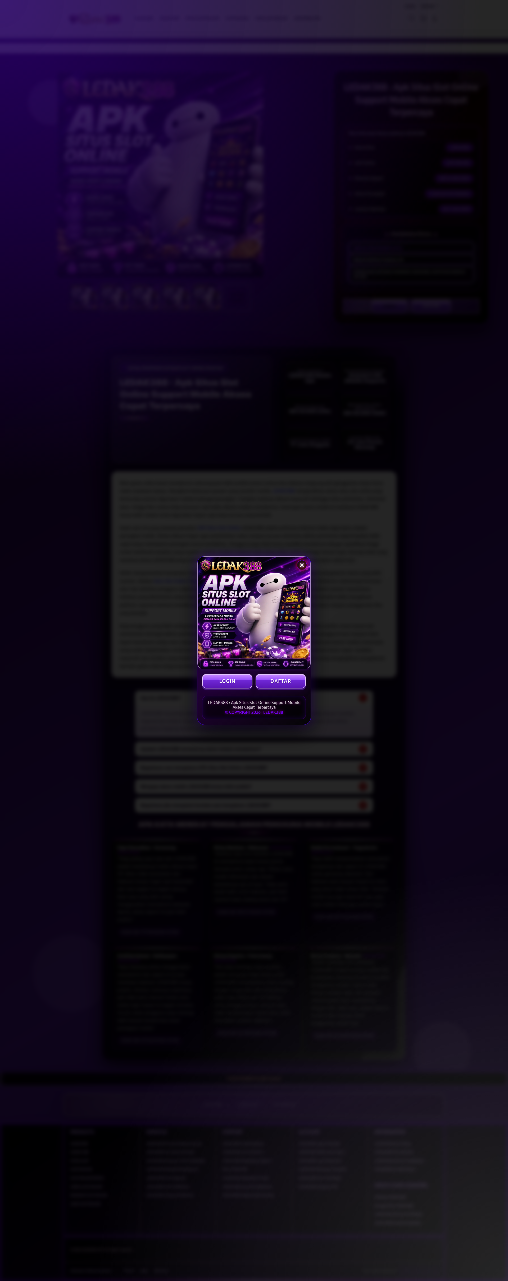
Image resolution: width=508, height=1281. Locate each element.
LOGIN (227, 681)
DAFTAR (280, 681)
